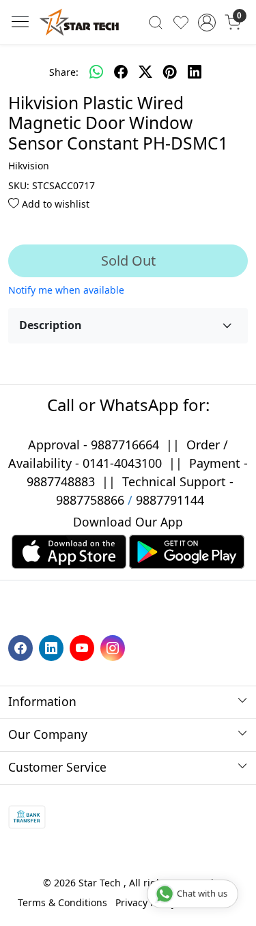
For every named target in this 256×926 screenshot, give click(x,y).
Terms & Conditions (62, 902)
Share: (64, 72)
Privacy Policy (145, 902)
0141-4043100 (122, 463)
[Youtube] (84, 647)
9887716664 (125, 444)
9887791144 (170, 500)
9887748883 (61, 481)
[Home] (79, 22)
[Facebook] (22, 647)
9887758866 (90, 500)
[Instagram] (114, 647)
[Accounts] (206, 22)
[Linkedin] (53, 647)
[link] (156, 22)
